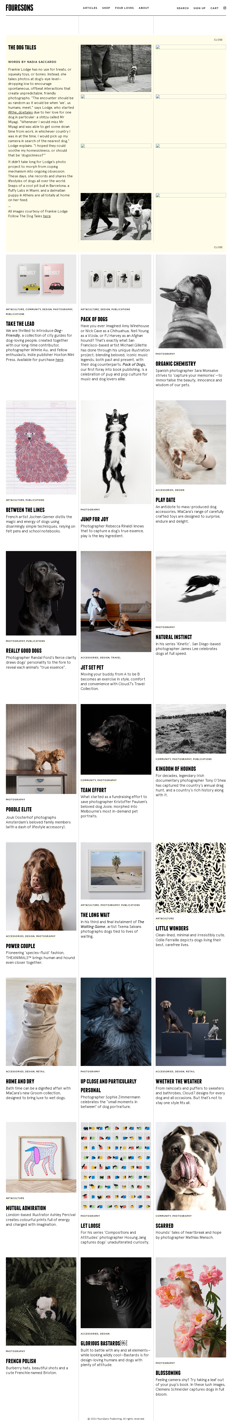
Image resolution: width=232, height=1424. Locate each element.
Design (47, 310)
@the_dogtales (20, 112)
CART (214, 8)
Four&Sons (42, 6)
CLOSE (218, 39)
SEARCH (183, 8)
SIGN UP (199, 8)
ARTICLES (90, 8)
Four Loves (124, 8)
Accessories (165, 490)
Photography (62, 310)
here (47, 216)
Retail (40, 1072)
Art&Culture (15, 310)
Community (33, 310)
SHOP (106, 8)
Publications (15, 314)
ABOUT (144, 8)
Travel (116, 658)
